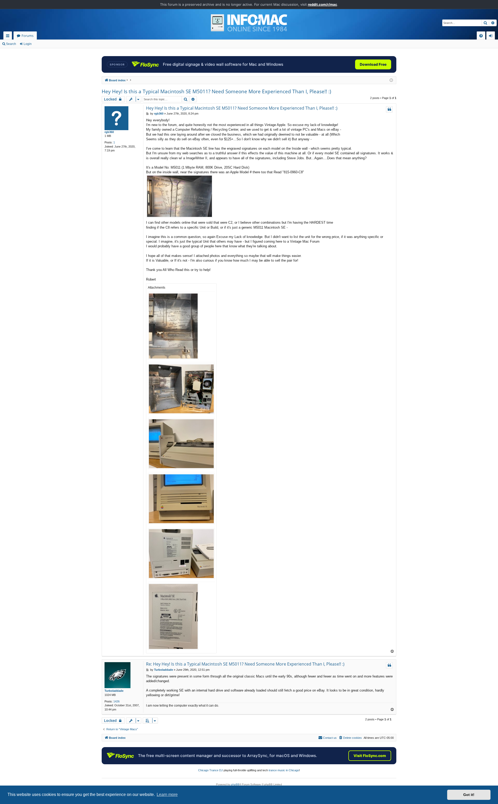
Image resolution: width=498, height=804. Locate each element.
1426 (116, 701)
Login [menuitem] (492, 36)
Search (11, 44)
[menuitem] (481, 36)
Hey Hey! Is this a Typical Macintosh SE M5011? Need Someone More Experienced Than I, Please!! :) (216, 91)
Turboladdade (114, 690)
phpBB (235, 784)
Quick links (9, 36)
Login (28, 44)
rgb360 (109, 132)
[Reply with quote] (389, 109)
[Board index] (249, 22)
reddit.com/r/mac (322, 4)
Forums (27, 35)
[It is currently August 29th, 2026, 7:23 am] (391, 80)
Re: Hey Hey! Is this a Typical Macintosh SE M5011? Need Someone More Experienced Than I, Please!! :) (245, 664)
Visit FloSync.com (370, 755)
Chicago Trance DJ (210, 770)
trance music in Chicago (284, 770)
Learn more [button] (167, 794)
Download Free (373, 64)
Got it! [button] (468, 795)
